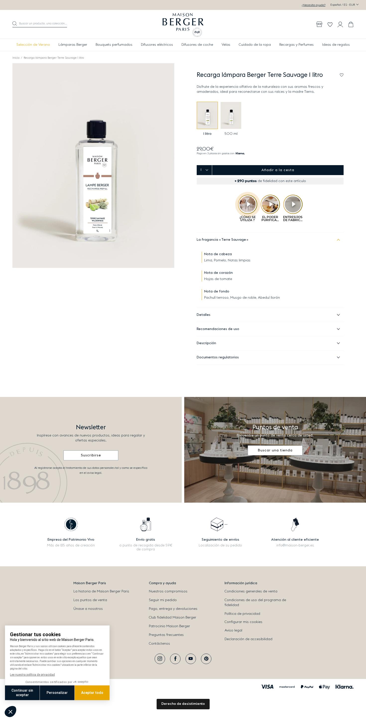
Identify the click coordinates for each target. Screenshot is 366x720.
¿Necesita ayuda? (313, 4)
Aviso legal (233, 630)
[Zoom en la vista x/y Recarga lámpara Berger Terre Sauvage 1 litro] (93, 165)
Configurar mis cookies (243, 622)
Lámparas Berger (73, 45)
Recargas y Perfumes (296, 45)
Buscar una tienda (275, 450)
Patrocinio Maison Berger (169, 626)
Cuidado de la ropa (255, 45)
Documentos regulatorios (218, 357)
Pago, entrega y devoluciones (173, 609)
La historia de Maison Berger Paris (101, 591)
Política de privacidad (242, 614)
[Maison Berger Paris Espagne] (183, 24)
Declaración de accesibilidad (248, 639)
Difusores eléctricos (157, 45)
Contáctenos (159, 643)
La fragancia (221, 239)
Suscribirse (91, 455)
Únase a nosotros (88, 609)
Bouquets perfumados (114, 45)
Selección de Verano (33, 45)
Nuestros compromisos (168, 591)
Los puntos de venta (90, 600)
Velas (226, 45)
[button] (39, 24)
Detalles (203, 315)
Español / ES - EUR (343, 4)
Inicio (15, 57)
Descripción (206, 343)
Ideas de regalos (336, 45)
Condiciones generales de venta (251, 591)
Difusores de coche (197, 45)
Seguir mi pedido (163, 600)
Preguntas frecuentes (166, 635)
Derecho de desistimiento (183, 704)
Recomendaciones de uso (218, 329)
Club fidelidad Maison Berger (172, 617)
